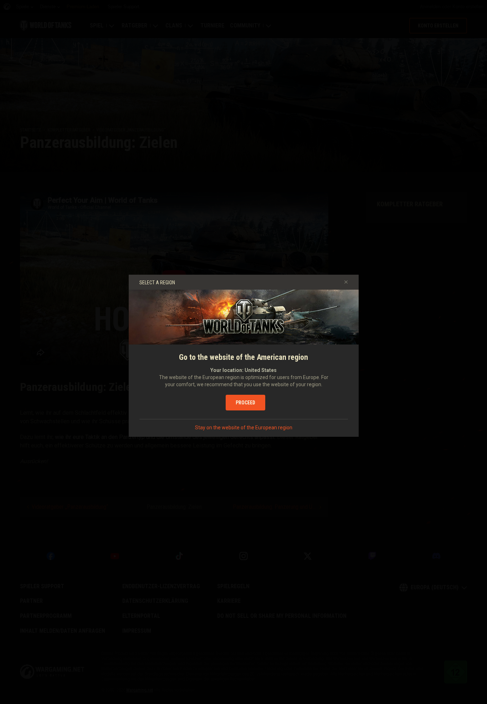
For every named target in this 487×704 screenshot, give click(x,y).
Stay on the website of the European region (243, 427)
